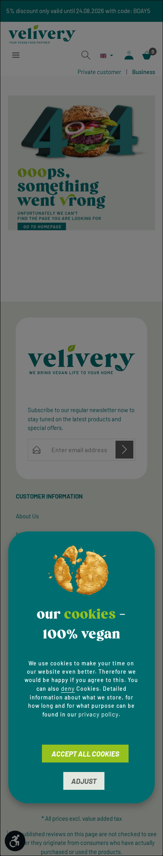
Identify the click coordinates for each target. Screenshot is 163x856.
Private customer (99, 71)
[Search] (86, 55)
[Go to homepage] (42, 33)
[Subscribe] (124, 450)
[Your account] (129, 55)
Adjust (84, 781)
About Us (27, 516)
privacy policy (98, 714)
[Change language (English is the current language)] (106, 55)
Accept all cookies (85, 753)
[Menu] (16, 55)
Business (143, 71)
